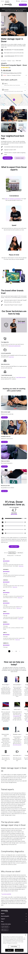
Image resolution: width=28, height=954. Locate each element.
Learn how (11, 356)
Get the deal (20, 10)
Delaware (9, 60)
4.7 (9, 67)
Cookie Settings (14, 946)
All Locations (3, 60)
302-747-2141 (7, 70)
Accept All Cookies (19, 950)
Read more (21, 566)
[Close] (25, 934)
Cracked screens (5, 755)
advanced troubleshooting (14, 345)
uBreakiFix (7, 1)
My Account (24, 1)
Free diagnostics (7, 49)
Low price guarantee (6, 894)
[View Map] (14, 100)
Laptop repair (17, 709)
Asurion (2, 1)
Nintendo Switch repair (5, 735)
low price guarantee (18, 49)
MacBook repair (5, 709)
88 (16, 651)
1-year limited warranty (9, 56)
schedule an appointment (15, 198)
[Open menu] (2, 4)
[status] (14, 563)
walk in (6, 198)
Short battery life (17, 755)
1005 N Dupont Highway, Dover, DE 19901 (12, 73)
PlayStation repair (17, 734)
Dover (13, 60)
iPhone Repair (5, 684)
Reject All (9, 950)
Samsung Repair (16, 684)
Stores (18, 1)
